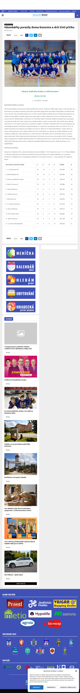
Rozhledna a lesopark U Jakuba (15, 477)
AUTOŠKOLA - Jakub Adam (13, 575)
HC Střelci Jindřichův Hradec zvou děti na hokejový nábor (18, 412)
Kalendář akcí (40, 11)
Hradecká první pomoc (51, 11)
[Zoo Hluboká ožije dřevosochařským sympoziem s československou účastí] (20, 495)
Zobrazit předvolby (68, 687)
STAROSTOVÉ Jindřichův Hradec (15, 380)
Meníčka (32, 11)
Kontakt (74, 11)
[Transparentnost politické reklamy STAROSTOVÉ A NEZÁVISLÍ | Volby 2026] (20, 333)
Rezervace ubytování (64, 11)
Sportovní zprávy (8, 24)
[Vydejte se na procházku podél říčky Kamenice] (20, 431)
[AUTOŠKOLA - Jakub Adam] (20, 561)
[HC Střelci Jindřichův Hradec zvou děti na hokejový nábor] (20, 398)
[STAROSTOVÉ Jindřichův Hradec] (20, 366)
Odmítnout (51, 687)
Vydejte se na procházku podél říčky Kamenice (17, 445)
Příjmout (36, 687)
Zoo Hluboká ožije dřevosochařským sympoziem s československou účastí (17, 509)
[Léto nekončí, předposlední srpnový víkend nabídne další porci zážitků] (20, 528)
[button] (76, 671)
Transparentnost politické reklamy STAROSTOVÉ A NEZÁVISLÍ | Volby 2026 (18, 347)
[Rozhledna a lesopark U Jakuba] (20, 464)
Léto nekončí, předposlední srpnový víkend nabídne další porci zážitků (19, 542)
